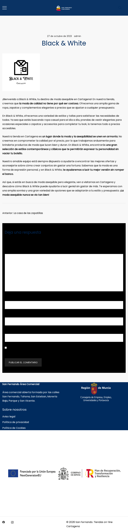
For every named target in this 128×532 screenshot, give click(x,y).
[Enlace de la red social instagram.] (12, 522)
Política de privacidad (15, 422)
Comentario (13, 251)
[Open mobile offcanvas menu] (4, 8)
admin (77, 36)
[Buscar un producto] (120, 8)
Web (7, 331)
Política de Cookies (14, 428)
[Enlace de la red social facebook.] (3, 522)
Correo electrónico (17, 315)
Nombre (11, 299)
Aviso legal (8, 416)
